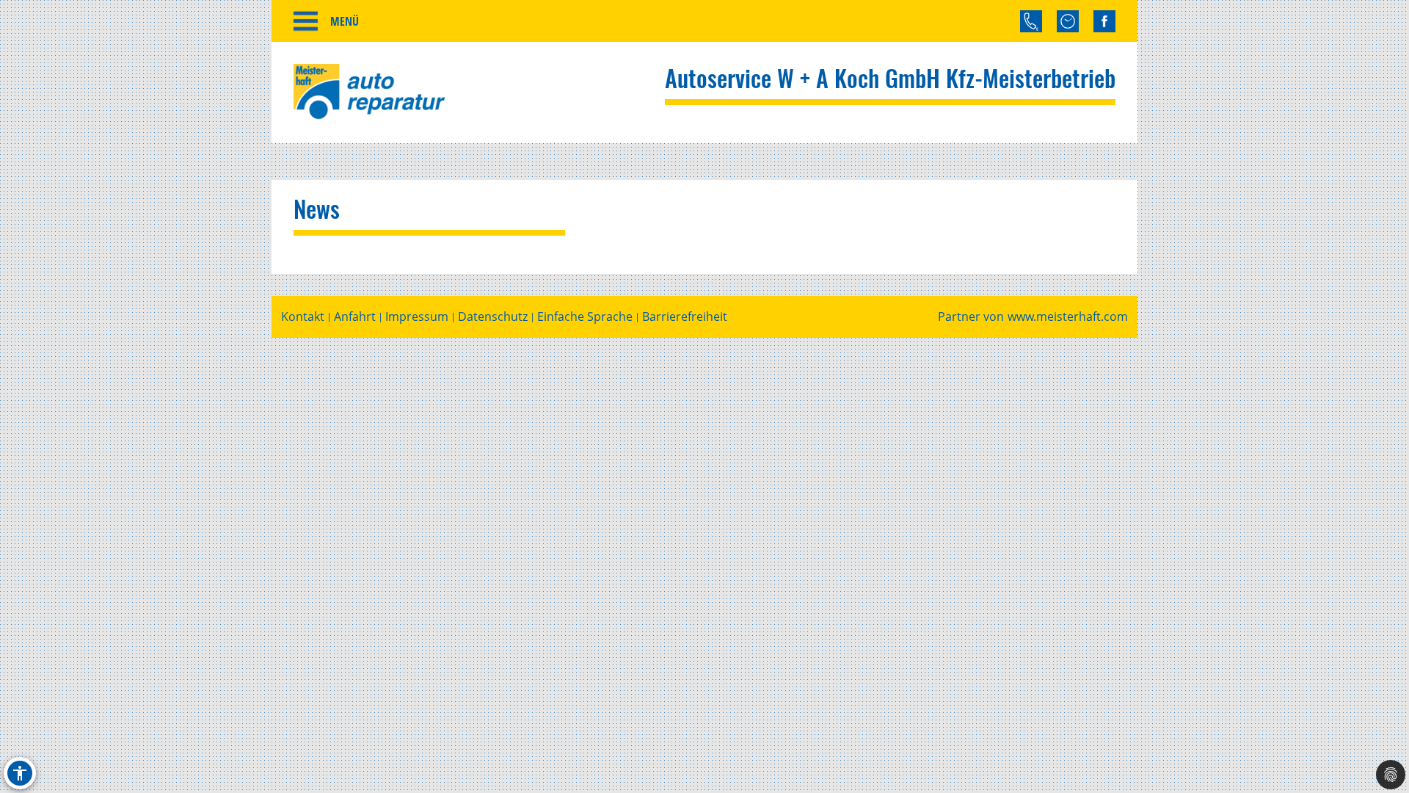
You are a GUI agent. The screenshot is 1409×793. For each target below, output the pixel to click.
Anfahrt (355, 317)
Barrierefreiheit (684, 317)
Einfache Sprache (585, 317)
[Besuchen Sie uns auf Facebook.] (1104, 21)
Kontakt (302, 317)
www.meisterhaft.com (1068, 317)
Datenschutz (493, 317)
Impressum (416, 317)
